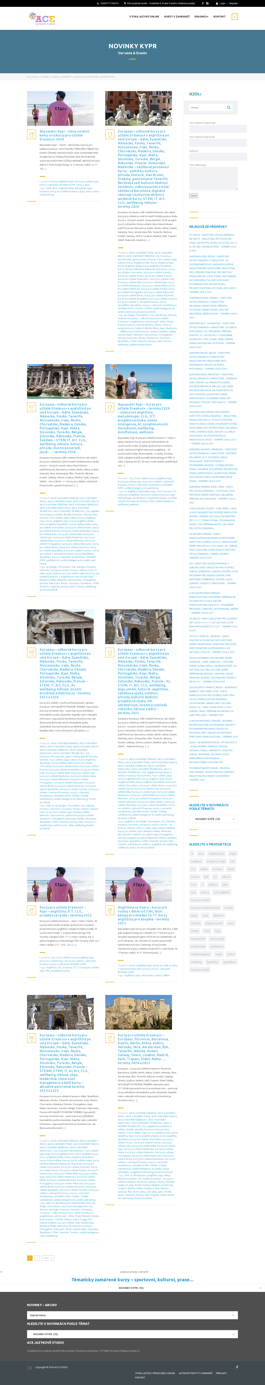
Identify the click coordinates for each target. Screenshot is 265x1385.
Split (160, 1191)
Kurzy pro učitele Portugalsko (145, 798)
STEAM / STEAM (143, 308)
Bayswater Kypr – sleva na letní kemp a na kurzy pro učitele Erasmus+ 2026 (64, 135)
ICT (174, 491)
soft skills (152, 1191)
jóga (174, 259)
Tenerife (142, 341)
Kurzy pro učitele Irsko (162, 279)
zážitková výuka (127, 847)
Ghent (160, 1181)
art (125, 315)
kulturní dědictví (166, 827)
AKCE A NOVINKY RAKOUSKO (55, 507)
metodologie (125, 498)
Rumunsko (153, 337)
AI (125, 491)
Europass (56, 570)
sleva (89, 191)
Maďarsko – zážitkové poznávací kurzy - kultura (147, 330)
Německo (138, 334)
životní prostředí (147, 311)
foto (42, 1219)
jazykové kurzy (126, 328)
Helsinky (170, 1181)
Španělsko (123, 341)
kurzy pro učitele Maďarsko (68, 537)
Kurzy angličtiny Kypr (62, 181)
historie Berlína (144, 324)
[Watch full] (60, 108)
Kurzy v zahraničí (176, 16)
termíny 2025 (76, 822)
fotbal (231, 869)
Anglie (232, 853)
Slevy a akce (83, 184)
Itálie (42, 573)
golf (206, 876)
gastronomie (139, 259)
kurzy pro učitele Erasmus (64, 191)
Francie (122, 324)
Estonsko (45, 570)
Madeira (164, 331)
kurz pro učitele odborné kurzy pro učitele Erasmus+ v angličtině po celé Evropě (70, 575)
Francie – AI (165, 824)
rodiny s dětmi (162, 975)
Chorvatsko (142, 315)
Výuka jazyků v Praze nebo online (155, 1373)
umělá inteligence (164, 501)
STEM (133, 341)
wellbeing (123, 344)
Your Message (197, 165)
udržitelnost (52, 560)
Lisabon (122, 1188)
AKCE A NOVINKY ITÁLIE (141, 252)
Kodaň (138, 1185)
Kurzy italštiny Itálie (80, 524)
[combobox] (213, 819)
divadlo (67, 514)
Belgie (131, 315)
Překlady (221, 1373)
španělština (229, 962)
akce (54, 188)
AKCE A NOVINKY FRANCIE (64, 498)
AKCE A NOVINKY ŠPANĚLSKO (69, 511)
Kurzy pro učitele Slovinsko (159, 295)
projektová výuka (157, 498)
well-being (131, 311)
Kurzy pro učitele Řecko (130, 295)
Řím (130, 1191)
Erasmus (44, 191)
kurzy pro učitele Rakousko (159, 292)
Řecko (142, 337)
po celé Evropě (150, 834)
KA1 (90, 1219)
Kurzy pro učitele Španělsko (133, 298)
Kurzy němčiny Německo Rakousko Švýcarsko (143, 269)
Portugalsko (165, 334)
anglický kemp (66, 188)
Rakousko (132, 337)
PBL (48, 970)
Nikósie (165, 1188)
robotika (171, 837)
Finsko (170, 321)
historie (151, 259)
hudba (121, 1185)
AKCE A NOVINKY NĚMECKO (83, 504)
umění (121, 311)
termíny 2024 (142, 1195)
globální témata (89, 756)
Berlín (133, 1178)
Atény (167, 1175)
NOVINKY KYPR (67, 184)
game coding (73, 756)
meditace (149, 1188)
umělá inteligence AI (163, 308)
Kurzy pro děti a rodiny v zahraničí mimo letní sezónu (148, 967)
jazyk (49, 573)
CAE (233, 861)
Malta (173, 331)
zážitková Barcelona (140, 344)
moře (205, 915)
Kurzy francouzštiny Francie (55, 1160)
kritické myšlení (48, 1222)
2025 (48, 1203)
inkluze (158, 324)
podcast (87, 1225)
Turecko (167, 341)
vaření (230, 954)
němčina (195, 923)
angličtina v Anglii (216, 861)
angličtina (132, 491)
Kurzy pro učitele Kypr (87, 181)
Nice (157, 1188)
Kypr (82, 191)
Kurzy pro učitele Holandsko (133, 279)
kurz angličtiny (222, 892)
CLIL (158, 256)
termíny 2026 (155, 341)
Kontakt (219, 16)
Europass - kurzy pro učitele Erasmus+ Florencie (146, 1180)
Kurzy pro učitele (127, 831)
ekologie (54, 1209)
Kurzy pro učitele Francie (158, 275)
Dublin (146, 1178)
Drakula (122, 318)
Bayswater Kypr (83, 188)
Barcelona (123, 1178)
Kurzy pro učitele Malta (154, 285)
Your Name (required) (202, 122)
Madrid (131, 1188)
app (161, 1175)
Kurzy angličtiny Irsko (138, 262)
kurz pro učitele (57, 812)
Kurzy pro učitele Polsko (154, 288)
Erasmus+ (201, 16)
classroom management (74, 1206)
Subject (194, 150)
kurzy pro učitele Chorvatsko (146, 1139)
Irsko (165, 324)
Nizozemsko (151, 334)
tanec (121, 1195)
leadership (87, 1222)
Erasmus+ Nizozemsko (85, 514)
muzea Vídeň (125, 334)
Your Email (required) (202, 136)
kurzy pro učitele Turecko (163, 298)
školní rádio (80, 1229)
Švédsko (44, 586)
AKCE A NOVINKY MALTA (86, 501)
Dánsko (172, 315)
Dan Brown (161, 315)
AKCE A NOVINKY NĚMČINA (140, 256)
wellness (134, 504)
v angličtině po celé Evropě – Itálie (68, 823)
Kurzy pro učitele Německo (69, 540)
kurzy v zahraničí (49, 184)
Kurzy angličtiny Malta (130, 265)
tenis (217, 931)
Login (222, 3)
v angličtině (156, 844)
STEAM (167, 1191)
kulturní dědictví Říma (147, 328)
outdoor (136, 834)
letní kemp (147, 975)
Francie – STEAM (54, 1219)
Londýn (229, 907)
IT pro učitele (164, 259)
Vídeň (171, 1195)
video (43, 1235)
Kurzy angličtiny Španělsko (157, 265)
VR (164, 844)
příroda (122, 337)
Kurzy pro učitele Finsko (131, 275)
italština (213, 884)
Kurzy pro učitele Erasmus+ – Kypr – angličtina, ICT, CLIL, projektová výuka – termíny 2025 (66, 911)
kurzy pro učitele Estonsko (75, 1167)
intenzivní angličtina (129, 494)
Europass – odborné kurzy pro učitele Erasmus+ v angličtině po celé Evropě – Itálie (143, 320)
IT (170, 324)
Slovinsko (165, 337)
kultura (122, 262)
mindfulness (169, 305)
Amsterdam (139, 1175)
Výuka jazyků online (144, 16)
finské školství (83, 1216)
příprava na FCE (214, 923)
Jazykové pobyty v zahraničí (195, 1373)
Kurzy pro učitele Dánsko (157, 272)
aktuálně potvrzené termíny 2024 (73, 1203)
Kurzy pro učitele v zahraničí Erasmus (138, 301)
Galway (152, 1181)
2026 (48, 188)
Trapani (155, 1195)
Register (233, 3)
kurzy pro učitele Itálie (130, 282)
